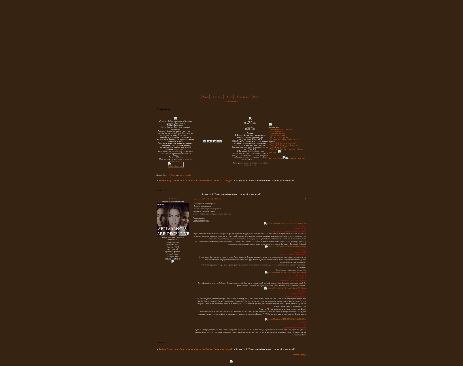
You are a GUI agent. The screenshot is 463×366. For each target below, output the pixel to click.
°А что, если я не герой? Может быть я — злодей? (206, 181)
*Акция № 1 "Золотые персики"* (283, 143)
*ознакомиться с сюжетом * (281, 129)
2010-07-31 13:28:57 (212, 199)
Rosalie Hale (173, 199)
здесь (179, 161)
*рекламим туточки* (277, 133)
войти (177, 145)
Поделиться (198, 199)
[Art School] (280, 158)
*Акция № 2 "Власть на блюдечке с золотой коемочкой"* (284, 146)
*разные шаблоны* (277, 135)
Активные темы (231, 102)
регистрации (179, 149)
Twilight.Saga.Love (168, 181)
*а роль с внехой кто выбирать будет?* (286, 139)
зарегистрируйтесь (186, 175)
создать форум (299, 355)
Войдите (172, 175)
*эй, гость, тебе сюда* (278, 137)
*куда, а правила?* (277, 131)
